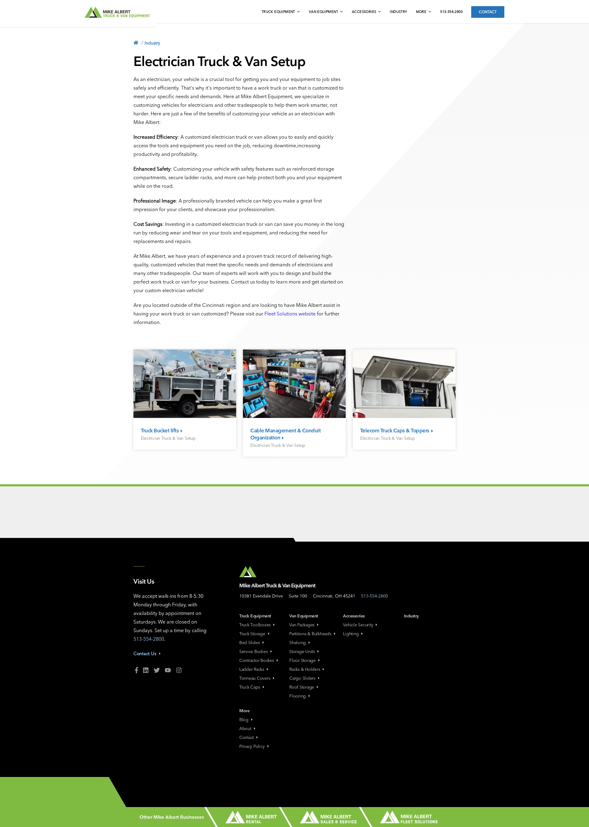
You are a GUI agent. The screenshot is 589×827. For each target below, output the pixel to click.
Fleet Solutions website (290, 314)
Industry (398, 12)
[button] (281, 12)
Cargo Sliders (302, 678)
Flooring (297, 696)
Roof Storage (301, 687)
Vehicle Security (358, 625)
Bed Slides (249, 642)
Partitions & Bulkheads (310, 633)
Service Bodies (253, 651)
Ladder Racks (251, 669)
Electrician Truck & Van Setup (168, 438)
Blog (243, 719)
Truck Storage (252, 633)
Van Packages (301, 625)
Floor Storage (302, 660)
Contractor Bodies (256, 660)
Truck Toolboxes (255, 625)
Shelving (297, 642)
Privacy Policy (252, 746)
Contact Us (144, 653)
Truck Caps (249, 687)
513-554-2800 (451, 12)
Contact (488, 12)
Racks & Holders (304, 669)
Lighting (351, 633)
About (245, 728)
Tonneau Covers (254, 678)
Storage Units (302, 651)
